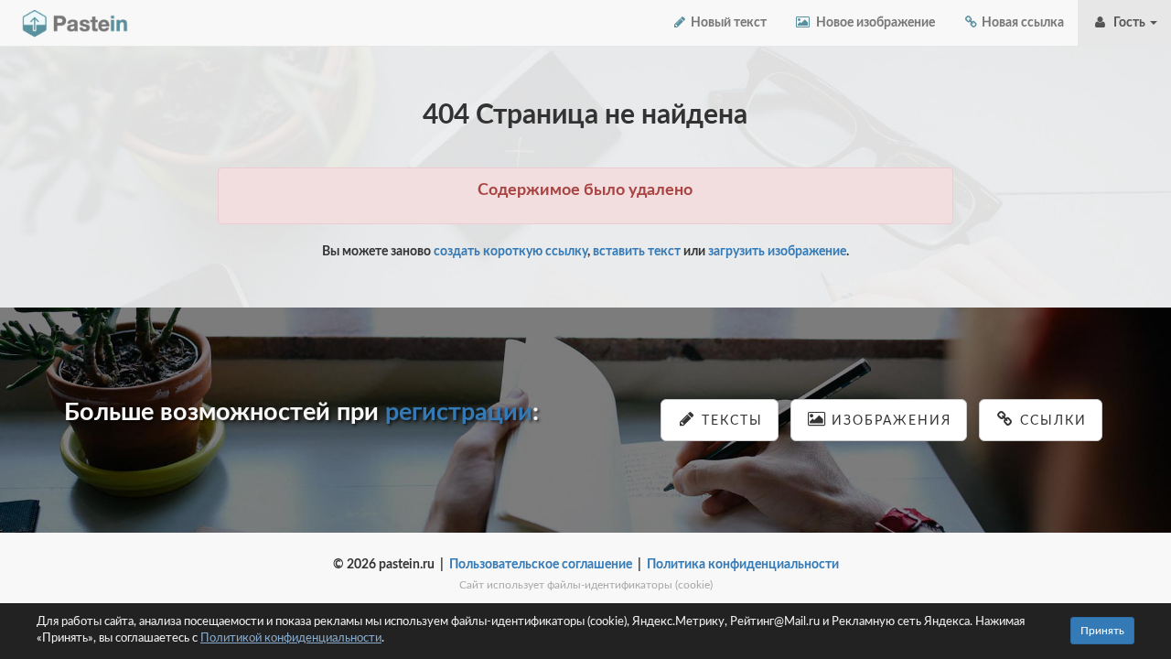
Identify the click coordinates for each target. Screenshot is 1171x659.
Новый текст (727, 22)
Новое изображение (873, 22)
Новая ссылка (1021, 22)
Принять (1102, 630)
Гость (1128, 22)
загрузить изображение (777, 251)
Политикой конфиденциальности (290, 638)
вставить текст (637, 251)
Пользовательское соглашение (540, 564)
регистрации (458, 412)
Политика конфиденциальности (743, 564)
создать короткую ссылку (510, 251)
